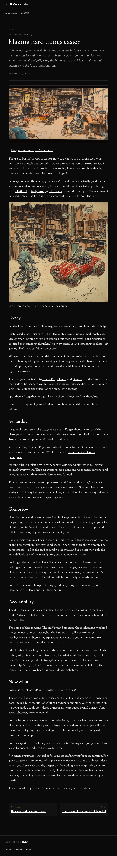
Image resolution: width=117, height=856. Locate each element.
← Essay (13, 29)
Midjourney (38, 191)
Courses (8, 850)
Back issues (11, 13)
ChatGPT (21, 191)
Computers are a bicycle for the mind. (32, 150)
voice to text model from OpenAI (46, 357)
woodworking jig (91, 169)
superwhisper (31, 334)
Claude (61, 379)
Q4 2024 (24, 13)
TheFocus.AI (22, 842)
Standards (18, 850)
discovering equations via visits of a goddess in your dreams (67, 638)
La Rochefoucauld (35, 384)
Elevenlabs (55, 191)
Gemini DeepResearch (66, 517)
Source (27, 850)
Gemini (77, 379)
